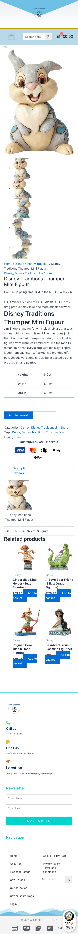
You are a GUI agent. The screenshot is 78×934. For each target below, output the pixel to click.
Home (8, 264)
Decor (16, 432)
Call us (11, 728)
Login (13, 903)
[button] (11, 37)
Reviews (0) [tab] (21, 473)
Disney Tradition (37, 264)
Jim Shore (45, 273)
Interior (18, 437)
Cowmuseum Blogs (22, 895)
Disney (19, 264)
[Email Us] (8, 742)
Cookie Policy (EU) (54, 855)
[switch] (69, 928)
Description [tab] (20, 468)
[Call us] (8, 723)
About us (15, 863)
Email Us (12, 748)
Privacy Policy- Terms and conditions (52, 867)
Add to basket (18, 415)
